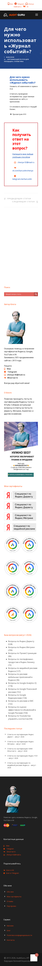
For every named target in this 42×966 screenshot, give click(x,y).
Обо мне (10, 892)
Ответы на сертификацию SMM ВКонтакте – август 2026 (19, 750)
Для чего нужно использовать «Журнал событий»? (22, 79)
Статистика (19, 61)
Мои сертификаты (14, 896)
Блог (8, 930)
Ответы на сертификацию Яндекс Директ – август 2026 (20, 735)
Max (11, 4)
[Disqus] (21, 246)
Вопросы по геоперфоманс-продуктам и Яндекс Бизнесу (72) (21, 662)
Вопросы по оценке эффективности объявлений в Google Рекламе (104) (22, 710)
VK (27, 7)
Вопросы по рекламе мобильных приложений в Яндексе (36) (20, 677)
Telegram (20, 4)
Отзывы (10, 901)
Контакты (11, 940)
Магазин (10, 926)
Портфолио (11, 906)
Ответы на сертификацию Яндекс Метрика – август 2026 (20, 742)
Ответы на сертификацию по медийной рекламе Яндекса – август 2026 (21, 765)
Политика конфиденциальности (19, 935)
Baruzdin (10, 57)
